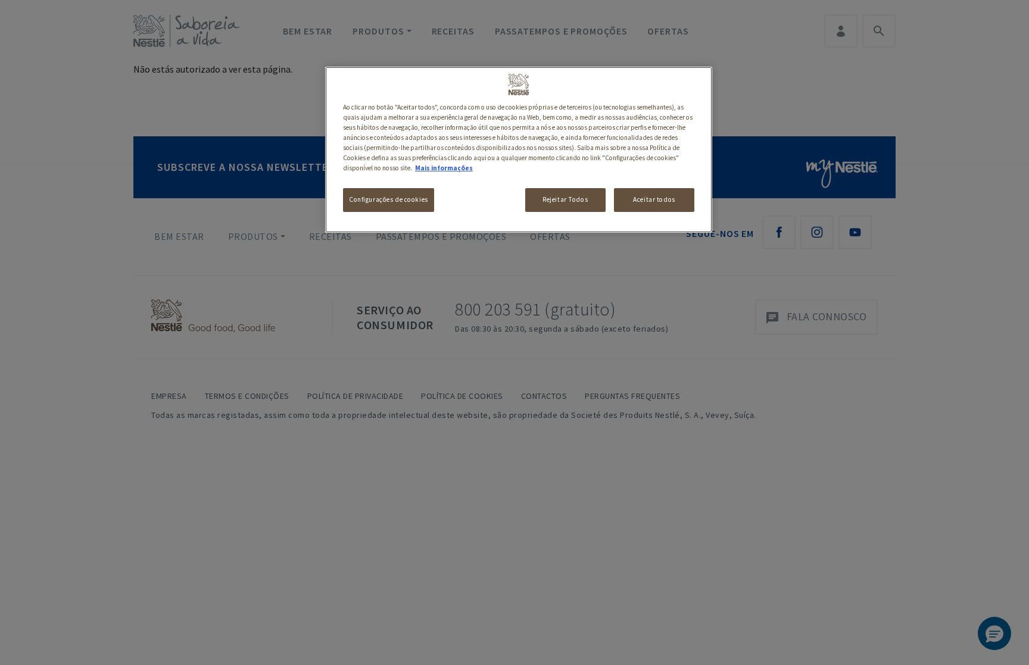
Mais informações (444, 168)
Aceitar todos (654, 199)
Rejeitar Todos (565, 199)
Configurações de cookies (388, 199)
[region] (518, 150)
